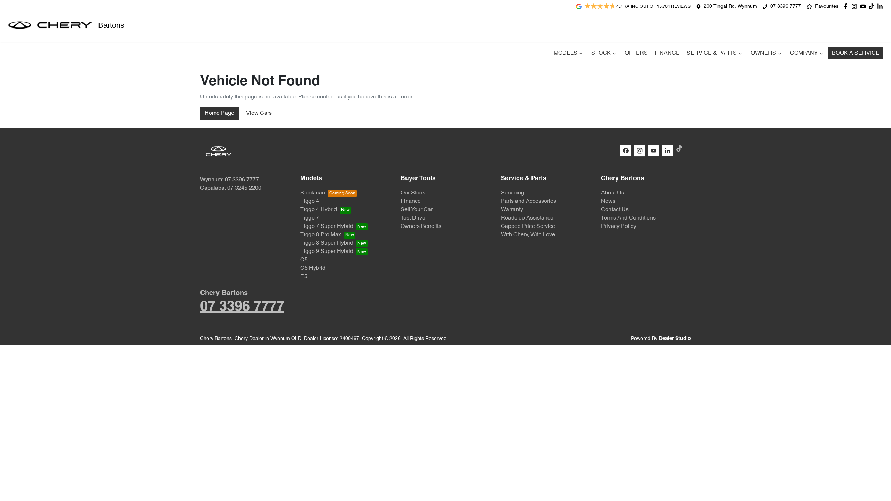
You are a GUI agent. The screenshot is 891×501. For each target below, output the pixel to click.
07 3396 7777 (785, 6)
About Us (612, 193)
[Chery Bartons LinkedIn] (881, 6)
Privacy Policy (618, 226)
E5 (303, 276)
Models (565, 53)
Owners (763, 53)
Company (804, 53)
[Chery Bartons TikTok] (680, 148)
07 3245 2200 (244, 188)
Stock (601, 53)
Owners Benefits (421, 226)
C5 (304, 260)
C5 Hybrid (312, 268)
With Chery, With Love (528, 235)
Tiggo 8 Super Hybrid (326, 243)
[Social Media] (872, 6)
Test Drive (413, 218)
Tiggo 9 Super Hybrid (326, 251)
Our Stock (413, 193)
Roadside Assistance (527, 218)
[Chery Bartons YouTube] (864, 6)
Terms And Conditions (628, 218)
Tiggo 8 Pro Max (320, 235)
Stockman (312, 193)
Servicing (512, 193)
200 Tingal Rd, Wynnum (730, 6)
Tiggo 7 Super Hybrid (326, 226)
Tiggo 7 (309, 218)
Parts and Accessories (528, 201)
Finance (667, 53)
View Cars (259, 113)
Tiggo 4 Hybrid (318, 210)
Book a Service (856, 53)
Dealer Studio (675, 338)
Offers (636, 53)
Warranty (512, 210)
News (608, 201)
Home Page (219, 113)
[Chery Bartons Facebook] (847, 6)
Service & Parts (712, 53)
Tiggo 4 (309, 201)
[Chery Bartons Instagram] (855, 6)
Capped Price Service (528, 226)
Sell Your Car (417, 210)
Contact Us (615, 210)
